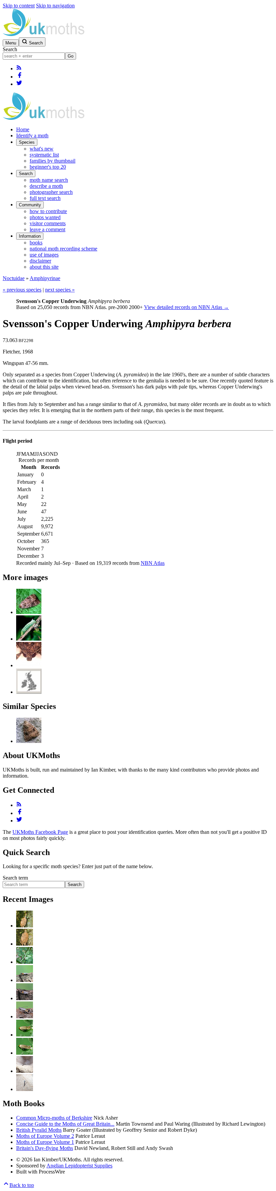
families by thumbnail (52, 161)
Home (22, 129)
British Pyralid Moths (39, 1130)
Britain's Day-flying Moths (44, 1148)
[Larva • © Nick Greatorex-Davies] (28, 639)
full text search (45, 198)
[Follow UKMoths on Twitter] (19, 84)
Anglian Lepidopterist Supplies (79, 1165)
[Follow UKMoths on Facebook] (19, 76)
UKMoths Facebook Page (40, 832)
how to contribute (48, 211)
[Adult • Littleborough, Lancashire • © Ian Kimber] (28, 612)
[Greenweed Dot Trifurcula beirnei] (24, 1034)
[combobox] (34, 56)
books (36, 242)
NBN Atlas (153, 563)
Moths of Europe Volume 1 (45, 1142)
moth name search (49, 180)
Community (30, 204)
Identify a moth (32, 135)
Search (10, 49)
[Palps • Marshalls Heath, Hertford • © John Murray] (28, 665)
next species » (60, 290)
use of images (44, 255)
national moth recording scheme (63, 248)
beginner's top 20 (48, 167)
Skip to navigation (55, 5)
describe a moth (46, 186)
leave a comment (47, 229)
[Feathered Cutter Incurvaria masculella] (24, 925)
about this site (44, 267)
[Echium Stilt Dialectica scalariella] (24, 1071)
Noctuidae (14, 278)
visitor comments (48, 223)
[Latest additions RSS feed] (19, 68)
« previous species (22, 290)
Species (27, 142)
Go (70, 56)
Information (30, 236)
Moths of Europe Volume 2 (45, 1136)
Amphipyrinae (45, 278)
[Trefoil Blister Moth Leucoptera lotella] (24, 962)
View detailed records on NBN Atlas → (186, 307)
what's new (42, 148)
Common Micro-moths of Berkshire (54, 1118)
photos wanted (45, 217)
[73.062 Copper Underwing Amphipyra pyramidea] (28, 741)
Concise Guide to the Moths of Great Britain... (65, 1124)
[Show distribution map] (28, 692)
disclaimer (40, 261)
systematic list (44, 155)
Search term (15, 878)
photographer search (51, 192)
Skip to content (19, 5)
